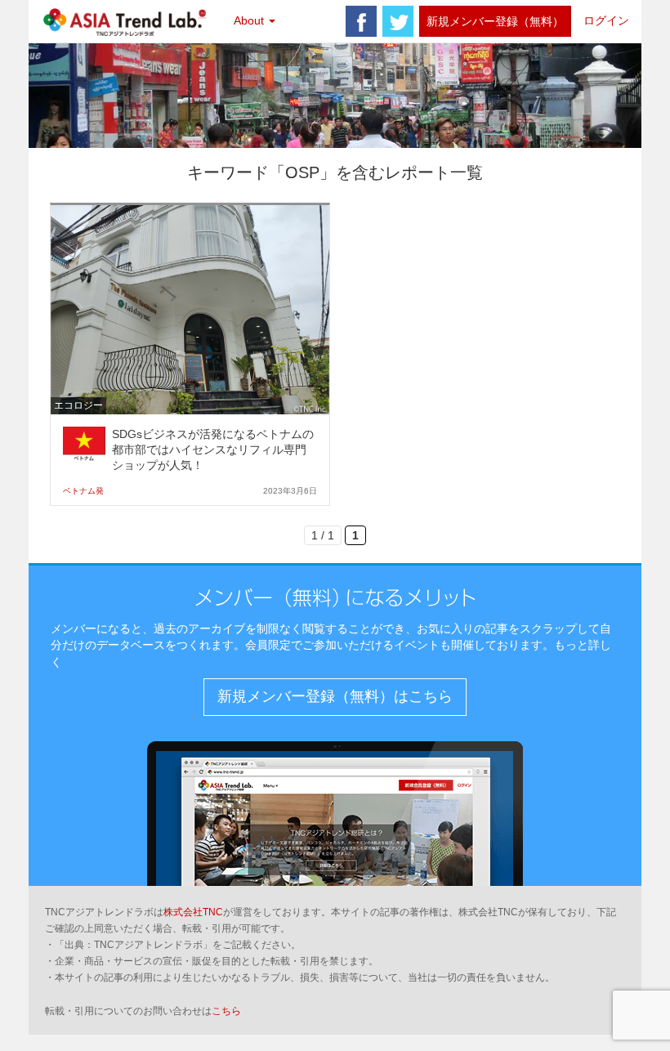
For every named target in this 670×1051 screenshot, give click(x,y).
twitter (397, 21)
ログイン (606, 20)
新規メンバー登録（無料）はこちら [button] (335, 696)
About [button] (250, 20)
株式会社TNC (193, 912)
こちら (226, 1011)
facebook (361, 21)
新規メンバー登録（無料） (495, 21)
